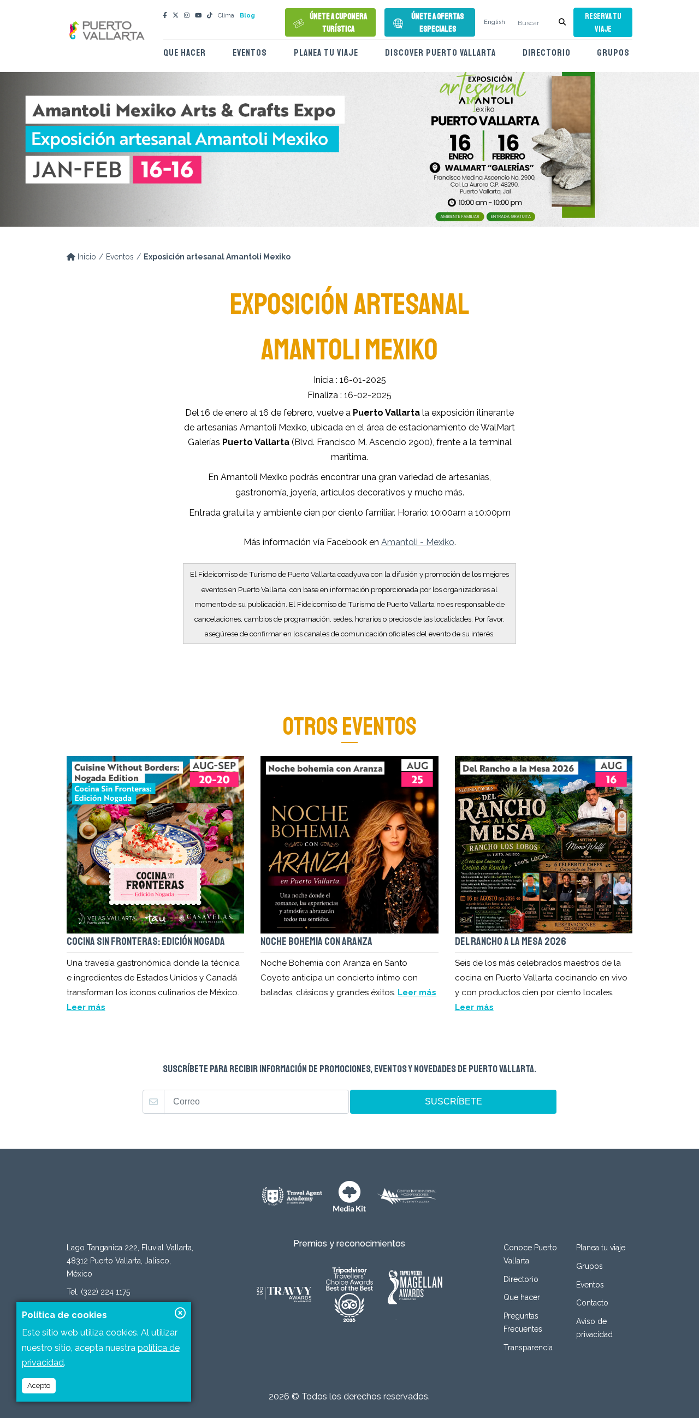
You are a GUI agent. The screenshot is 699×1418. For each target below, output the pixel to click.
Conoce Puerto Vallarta (530, 1254)
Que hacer (184, 52)
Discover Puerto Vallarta (440, 52)
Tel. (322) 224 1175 (98, 1291)
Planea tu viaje (326, 52)
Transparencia (528, 1347)
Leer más (86, 1007)
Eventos (250, 52)
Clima (226, 15)
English (494, 22)
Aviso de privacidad (594, 1328)
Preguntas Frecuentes (522, 1322)
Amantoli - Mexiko (417, 542)
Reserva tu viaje (603, 22)
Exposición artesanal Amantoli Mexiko (217, 256)
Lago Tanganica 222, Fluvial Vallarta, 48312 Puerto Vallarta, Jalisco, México (130, 1260)
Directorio (547, 52)
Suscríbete (453, 1101)
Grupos (613, 52)
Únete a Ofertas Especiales (437, 22)
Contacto (592, 1302)
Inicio (85, 256)
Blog (247, 15)
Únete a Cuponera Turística (338, 22)
